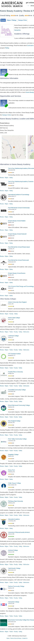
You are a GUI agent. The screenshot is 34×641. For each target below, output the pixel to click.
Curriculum (30, 45)
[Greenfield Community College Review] (4, 393)
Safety (11, 177)
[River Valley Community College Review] (4, 442)
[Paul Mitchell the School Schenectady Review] (4, 211)
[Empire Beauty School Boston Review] (4, 276)
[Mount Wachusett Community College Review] (4, 408)
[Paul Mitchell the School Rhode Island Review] (4, 250)
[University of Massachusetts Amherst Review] (4, 535)
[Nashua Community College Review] (4, 589)
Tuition (11, 331)
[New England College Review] (4, 424)
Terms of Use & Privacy (15, 638)
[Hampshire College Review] (4, 605)
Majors (6, 177)
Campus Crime (22, 20)
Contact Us (24, 638)
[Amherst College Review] (4, 553)
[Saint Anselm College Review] (4, 571)
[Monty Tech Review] (4, 473)
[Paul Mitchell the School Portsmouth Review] (4, 263)
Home (8, 638)
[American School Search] (12, 5)
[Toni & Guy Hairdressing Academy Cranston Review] (4, 184)
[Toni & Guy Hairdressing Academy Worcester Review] (4, 171)
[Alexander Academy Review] (4, 522)
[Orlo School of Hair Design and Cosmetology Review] (4, 289)
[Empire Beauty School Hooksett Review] (4, 237)
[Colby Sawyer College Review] (4, 486)
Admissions (26, 331)
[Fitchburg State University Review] (4, 504)
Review (3, 20)
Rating (7, 48)
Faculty (11, 313)
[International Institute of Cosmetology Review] (4, 198)
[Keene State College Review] (4, 321)
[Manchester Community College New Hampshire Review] (4, 623)
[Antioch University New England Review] (4, 305)
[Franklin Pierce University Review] (4, 375)
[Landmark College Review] (4, 339)
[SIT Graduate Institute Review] (4, 357)
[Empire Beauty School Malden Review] (4, 224)
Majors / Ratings (11, 20)
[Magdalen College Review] (4, 457)
